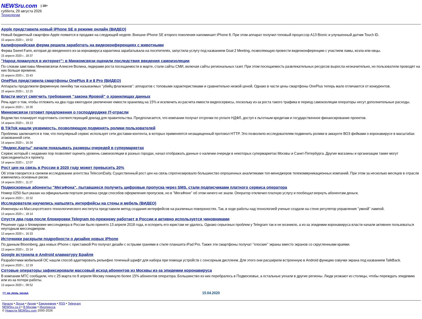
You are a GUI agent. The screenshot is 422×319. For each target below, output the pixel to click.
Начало (7, 303)
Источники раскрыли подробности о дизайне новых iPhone (59, 239)
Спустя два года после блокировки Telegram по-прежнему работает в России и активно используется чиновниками (115, 219)
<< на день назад (15, 293)
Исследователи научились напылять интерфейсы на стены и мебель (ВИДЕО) (78, 203)
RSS (62, 303)
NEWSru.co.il (11, 307)
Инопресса (47, 307)
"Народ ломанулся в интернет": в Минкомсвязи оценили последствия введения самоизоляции (95, 61)
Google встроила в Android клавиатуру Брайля (47, 254)
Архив (31, 303)
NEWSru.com (19, 5)
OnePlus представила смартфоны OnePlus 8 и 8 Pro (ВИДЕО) (61, 80)
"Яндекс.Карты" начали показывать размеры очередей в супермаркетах (72, 148)
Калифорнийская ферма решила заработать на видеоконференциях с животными (82, 45)
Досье (20, 303)
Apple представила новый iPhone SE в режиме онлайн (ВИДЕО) (63, 29)
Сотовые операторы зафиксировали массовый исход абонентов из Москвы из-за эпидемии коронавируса (106, 270)
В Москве (30, 307)
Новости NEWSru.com (21, 310)
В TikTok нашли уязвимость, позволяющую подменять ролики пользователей (78, 128)
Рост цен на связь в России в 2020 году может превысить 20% (62, 167)
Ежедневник (47, 303)
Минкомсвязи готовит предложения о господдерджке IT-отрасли (65, 112)
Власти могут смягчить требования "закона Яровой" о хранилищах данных (75, 96)
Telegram (74, 303)
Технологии (10, 15)
